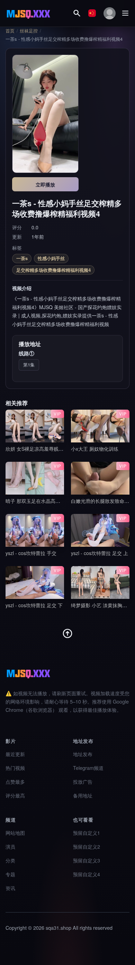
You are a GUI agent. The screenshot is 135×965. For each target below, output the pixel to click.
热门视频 (15, 767)
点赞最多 (15, 781)
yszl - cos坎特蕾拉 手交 (31, 553)
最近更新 (15, 753)
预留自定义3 (86, 860)
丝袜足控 (29, 31)
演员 (10, 846)
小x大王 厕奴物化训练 (94, 448)
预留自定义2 (86, 846)
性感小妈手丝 (51, 258)
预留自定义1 (86, 832)
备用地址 (82, 795)
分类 (10, 860)
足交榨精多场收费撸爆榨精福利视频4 (53, 270)
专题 (10, 874)
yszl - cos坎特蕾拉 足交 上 (99, 553)
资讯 (10, 887)
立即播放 (45, 184)
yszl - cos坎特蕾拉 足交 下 (34, 605)
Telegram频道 (88, 767)
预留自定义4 (86, 874)
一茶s (22, 258)
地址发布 (82, 753)
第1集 (29, 364)
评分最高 (15, 795)
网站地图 (15, 832)
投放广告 (82, 781)
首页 (10, 31)
